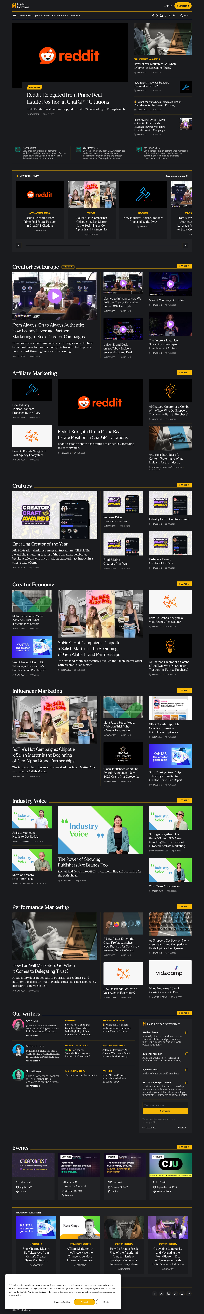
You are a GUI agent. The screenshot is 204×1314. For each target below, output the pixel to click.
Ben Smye (81, 1265)
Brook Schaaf (22, 841)
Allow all (84, 1302)
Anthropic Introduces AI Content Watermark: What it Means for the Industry (116, 1053)
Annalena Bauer (160, 850)
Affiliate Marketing (39, 213)
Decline (106, 1302)
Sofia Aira (142, 109)
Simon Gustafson (24, 883)
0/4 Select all (149, 1128)
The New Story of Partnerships (81, 1075)
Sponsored (36, 1244)
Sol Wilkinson (34, 1071)
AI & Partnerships (75, 1070)
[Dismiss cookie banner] (116, 1279)
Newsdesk (34, 114)
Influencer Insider (113, 1020)
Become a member (175, 176)
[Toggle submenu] (67, 15)
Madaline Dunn (160, 467)
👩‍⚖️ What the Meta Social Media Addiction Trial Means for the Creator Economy (116, 1028)
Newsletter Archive (76, 1045)
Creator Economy (124, 1244)
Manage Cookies (62, 1302)
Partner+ (91, 213)
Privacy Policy (149, 1122)
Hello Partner (26, 1310)
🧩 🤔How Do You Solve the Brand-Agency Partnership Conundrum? (77, 1053)
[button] (59, 15)
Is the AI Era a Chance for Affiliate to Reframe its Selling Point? (114, 1078)
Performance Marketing (147, 59)
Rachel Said (66, 880)
